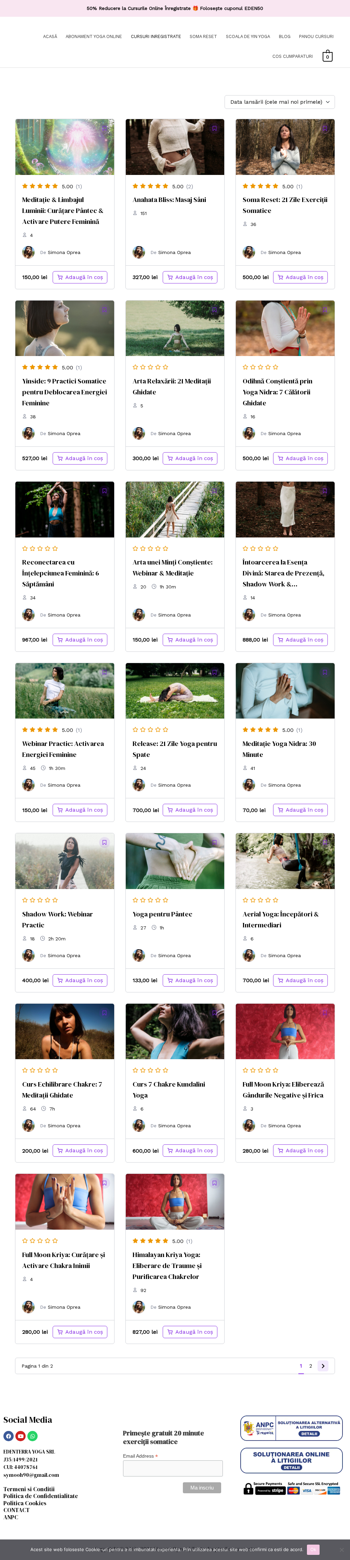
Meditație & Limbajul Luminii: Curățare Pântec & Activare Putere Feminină (63, 210)
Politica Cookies (24, 1503)
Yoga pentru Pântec (162, 914)
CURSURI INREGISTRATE (156, 36)
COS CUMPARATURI (292, 56)
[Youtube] (20, 1436)
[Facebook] (8, 1436)
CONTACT (16, 1510)
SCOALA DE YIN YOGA (248, 36)
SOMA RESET (203, 36)
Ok (313, 1549)
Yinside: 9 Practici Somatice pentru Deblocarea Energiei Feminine (64, 392)
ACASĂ (50, 36)
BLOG (285, 36)
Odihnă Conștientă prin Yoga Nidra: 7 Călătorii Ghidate (277, 392)
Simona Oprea (64, 252)
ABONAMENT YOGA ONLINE (94, 36)
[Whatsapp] (32, 1436)
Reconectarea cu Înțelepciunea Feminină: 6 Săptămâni (60, 573)
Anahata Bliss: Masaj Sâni (169, 199)
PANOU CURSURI (316, 36)
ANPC (10, 1517)
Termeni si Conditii (29, 1489)
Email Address (140, 1456)
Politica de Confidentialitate (40, 1496)
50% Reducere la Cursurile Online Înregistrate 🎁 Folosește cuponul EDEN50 (175, 8)
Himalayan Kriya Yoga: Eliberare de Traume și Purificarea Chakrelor (167, 1265)
